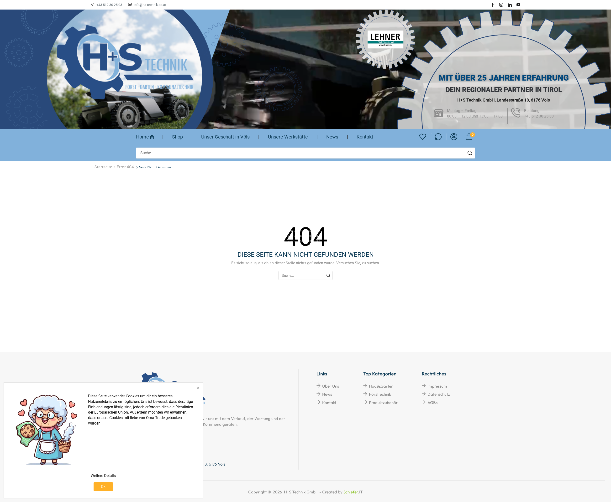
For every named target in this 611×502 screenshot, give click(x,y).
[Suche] (470, 153)
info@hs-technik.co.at (150, 5)
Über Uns (330, 386)
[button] (422, 136)
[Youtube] (518, 5)
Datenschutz (438, 394)
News (327, 394)
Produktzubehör (383, 402)
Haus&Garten (381, 386)
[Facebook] (493, 5)
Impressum (437, 386)
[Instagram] (501, 5)
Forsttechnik (380, 394)
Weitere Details (103, 475)
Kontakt (329, 402)
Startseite (103, 166)
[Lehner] (385, 39)
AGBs (432, 402)
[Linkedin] (510, 5)
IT (342, 491)
